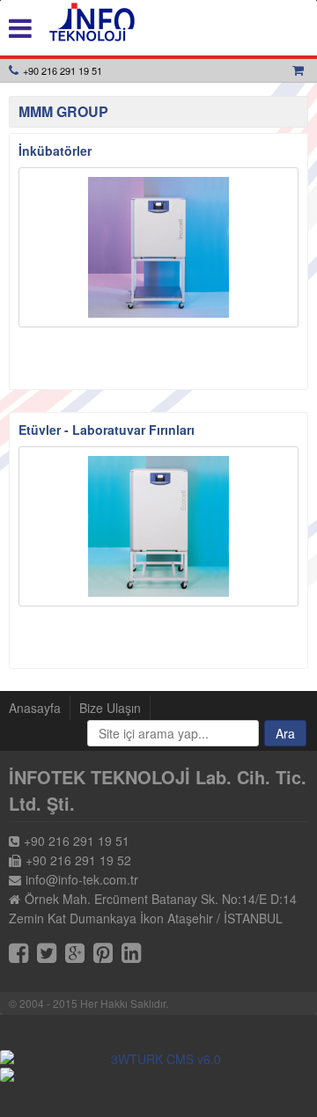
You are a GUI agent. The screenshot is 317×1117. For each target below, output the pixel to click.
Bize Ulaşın (110, 707)
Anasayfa (35, 707)
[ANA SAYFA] (92, 22)
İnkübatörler (55, 150)
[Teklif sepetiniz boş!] (300, 70)
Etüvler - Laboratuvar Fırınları (106, 429)
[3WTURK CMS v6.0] (158, 1059)
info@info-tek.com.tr (82, 879)
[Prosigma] (158, 1075)
